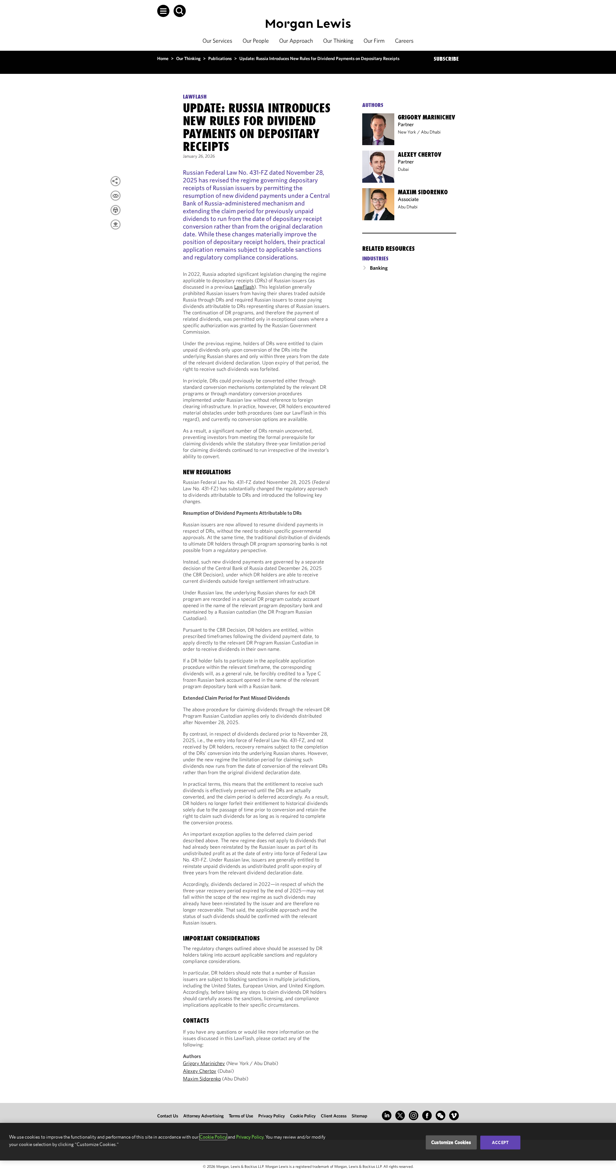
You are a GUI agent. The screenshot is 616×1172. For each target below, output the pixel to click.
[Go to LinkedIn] (386, 1115)
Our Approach (296, 40)
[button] (163, 11)
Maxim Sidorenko (202, 1078)
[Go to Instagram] (413, 1115)
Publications (220, 58)
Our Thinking (338, 40)
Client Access (333, 1116)
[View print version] (115, 210)
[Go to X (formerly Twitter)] (400, 1115)
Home (162, 58)
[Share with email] (115, 195)
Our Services (217, 40)
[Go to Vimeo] (454, 1115)
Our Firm (374, 40)
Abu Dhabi (431, 132)
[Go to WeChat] (440, 1115)
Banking (379, 268)
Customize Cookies (451, 1142)
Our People (256, 40)
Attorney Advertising (203, 1116)
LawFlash (244, 287)
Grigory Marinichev (204, 1063)
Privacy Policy (271, 1116)
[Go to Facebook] (427, 1115)
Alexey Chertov (199, 1071)
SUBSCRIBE (446, 59)
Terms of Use (241, 1116)
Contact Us (167, 1116)
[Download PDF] (115, 224)
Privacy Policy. (250, 1137)
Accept (500, 1142)
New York (407, 132)
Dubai (403, 169)
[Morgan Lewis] (308, 25)
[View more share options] (115, 181)
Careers (404, 40)
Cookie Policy (303, 1116)
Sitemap (359, 1116)
